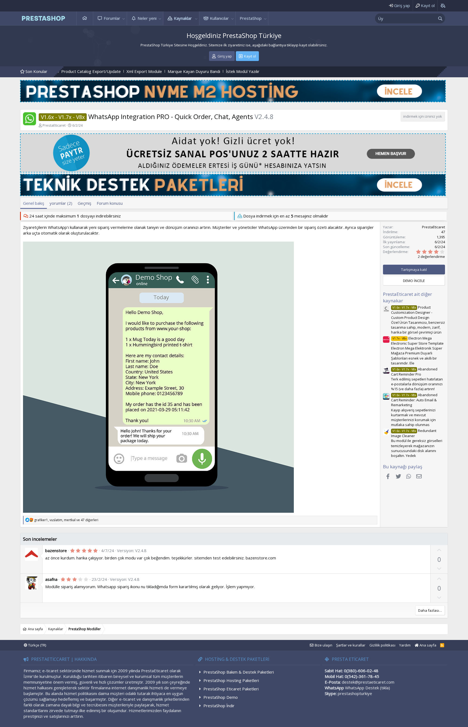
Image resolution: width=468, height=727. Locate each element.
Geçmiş (84, 203)
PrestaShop (251, 18)
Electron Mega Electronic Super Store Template (417, 341)
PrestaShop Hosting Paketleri (231, 680)
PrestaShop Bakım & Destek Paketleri (238, 672)
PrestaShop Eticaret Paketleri (231, 688)
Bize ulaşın (323, 645)
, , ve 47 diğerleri (66, 520)
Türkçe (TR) (36, 645)
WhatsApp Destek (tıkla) (367, 687)
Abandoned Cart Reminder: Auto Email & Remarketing (414, 399)
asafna (51, 579)
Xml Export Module (96, 71)
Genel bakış (33, 203)
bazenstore (56, 550)
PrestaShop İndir (219, 705)
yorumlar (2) (61, 203)
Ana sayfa (85, 18)
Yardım (405, 645)
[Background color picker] (442, 5)
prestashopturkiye (355, 693)
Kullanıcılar (219, 18)
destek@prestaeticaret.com (368, 682)
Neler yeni (147, 18)
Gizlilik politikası (382, 645)
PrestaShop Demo (220, 697)
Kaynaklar (183, 18)
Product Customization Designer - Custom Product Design (411, 312)
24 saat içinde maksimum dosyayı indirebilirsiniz (75, 216)
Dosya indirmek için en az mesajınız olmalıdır (285, 216)
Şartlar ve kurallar (350, 645)
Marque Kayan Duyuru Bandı (146, 71)
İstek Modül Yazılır (195, 71)
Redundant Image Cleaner (413, 433)
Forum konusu (110, 203)
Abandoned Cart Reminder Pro (414, 372)
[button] (124, 18)
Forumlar (112, 18)
